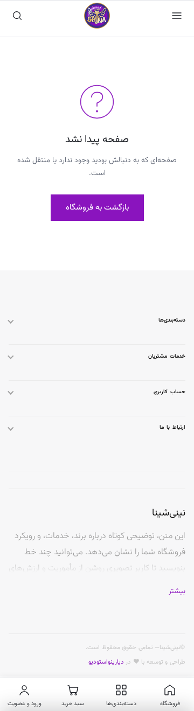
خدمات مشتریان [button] (166, 356)
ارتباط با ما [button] (172, 427)
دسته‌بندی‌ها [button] (171, 320)
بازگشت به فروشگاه (97, 207)
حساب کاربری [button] (169, 392)
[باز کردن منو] (177, 15)
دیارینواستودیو (106, 662)
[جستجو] (17, 15)
